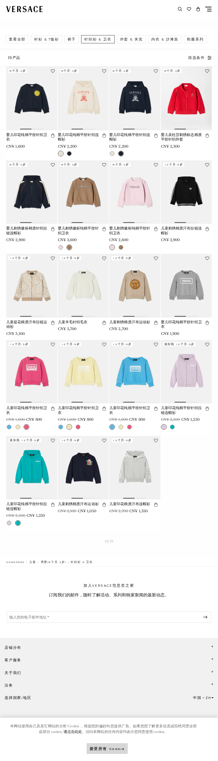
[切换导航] (208, 9)
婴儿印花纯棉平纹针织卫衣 (26, 137)
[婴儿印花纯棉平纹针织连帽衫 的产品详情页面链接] (83, 98)
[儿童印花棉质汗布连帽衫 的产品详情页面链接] (134, 467)
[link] (15, 562)
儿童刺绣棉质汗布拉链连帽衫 (181, 230)
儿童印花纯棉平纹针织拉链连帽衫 (181, 410)
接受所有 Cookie (107, 748)
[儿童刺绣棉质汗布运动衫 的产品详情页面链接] (134, 285)
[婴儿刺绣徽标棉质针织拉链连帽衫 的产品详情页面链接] (31, 192)
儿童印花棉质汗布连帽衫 (129, 503)
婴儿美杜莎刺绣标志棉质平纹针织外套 (181, 137)
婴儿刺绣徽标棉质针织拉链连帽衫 (26, 230)
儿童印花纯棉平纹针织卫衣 (26, 410)
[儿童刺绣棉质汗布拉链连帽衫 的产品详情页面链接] (186, 192)
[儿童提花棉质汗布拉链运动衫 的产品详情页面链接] (31, 285)
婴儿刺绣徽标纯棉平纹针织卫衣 (78, 230)
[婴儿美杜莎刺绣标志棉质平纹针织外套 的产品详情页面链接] (186, 98)
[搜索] (180, 9)
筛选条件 (196, 58)
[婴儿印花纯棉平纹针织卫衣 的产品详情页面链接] (31, 98)
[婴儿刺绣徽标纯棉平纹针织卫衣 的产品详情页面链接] (83, 192)
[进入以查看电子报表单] (206, 617)
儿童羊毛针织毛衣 (73, 322)
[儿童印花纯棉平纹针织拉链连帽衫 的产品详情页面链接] (186, 371)
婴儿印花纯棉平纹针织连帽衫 (78, 137)
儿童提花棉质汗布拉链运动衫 (26, 324)
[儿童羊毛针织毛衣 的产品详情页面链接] (83, 285)
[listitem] (17, 39)
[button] (198, 9)
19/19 (109, 541)
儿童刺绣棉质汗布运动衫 (129, 322)
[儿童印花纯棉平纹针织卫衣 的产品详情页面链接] (31, 371)
